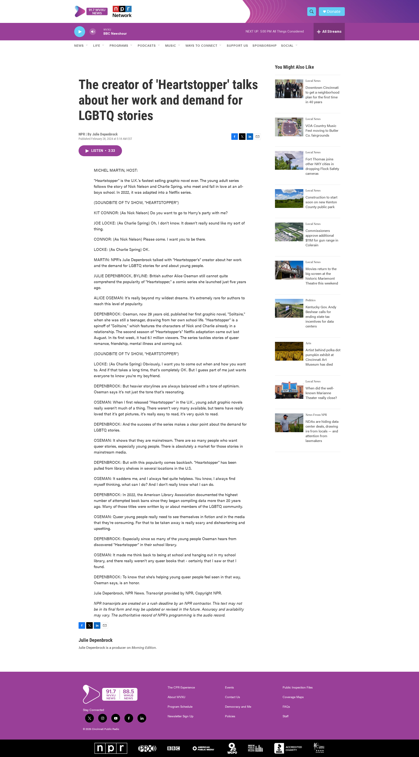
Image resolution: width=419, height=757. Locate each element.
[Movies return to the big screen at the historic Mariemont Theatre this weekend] (289, 270)
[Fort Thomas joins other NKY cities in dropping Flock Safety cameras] (289, 160)
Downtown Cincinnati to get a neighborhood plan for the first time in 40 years (322, 94)
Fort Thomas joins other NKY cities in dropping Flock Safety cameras (322, 166)
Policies (230, 716)
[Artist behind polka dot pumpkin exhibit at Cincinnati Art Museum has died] (289, 351)
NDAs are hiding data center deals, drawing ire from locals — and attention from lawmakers (322, 431)
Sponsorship (264, 45)
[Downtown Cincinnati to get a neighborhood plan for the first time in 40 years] (289, 88)
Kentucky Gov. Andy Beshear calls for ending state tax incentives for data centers (321, 316)
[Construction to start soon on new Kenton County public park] (289, 198)
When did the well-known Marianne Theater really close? (321, 392)
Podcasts (147, 45)
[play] (79, 31)
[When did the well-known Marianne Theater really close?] (289, 389)
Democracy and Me (238, 706)
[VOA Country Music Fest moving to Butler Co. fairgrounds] (289, 127)
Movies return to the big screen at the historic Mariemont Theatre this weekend (322, 276)
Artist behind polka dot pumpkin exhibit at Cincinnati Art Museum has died (323, 357)
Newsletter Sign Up (180, 716)
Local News (313, 81)
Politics (311, 300)
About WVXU (176, 697)
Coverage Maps (293, 697)
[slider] (99, 31)
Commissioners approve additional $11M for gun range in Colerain (322, 237)
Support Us (237, 45)
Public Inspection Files (298, 687)
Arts (308, 343)
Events (229, 687)
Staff (285, 716)
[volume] (92, 32)
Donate (333, 11)
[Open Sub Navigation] (87, 45)
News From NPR (316, 415)
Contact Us (232, 697)
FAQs (286, 706)
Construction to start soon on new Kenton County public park (321, 202)
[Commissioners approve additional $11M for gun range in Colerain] (289, 232)
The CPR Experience (181, 687)
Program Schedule (180, 706)
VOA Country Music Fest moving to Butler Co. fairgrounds (322, 130)
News (79, 45)
